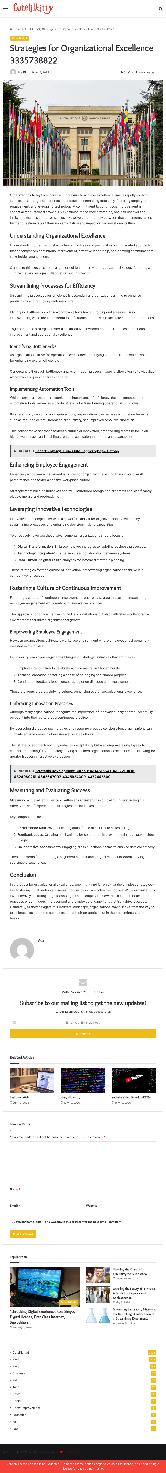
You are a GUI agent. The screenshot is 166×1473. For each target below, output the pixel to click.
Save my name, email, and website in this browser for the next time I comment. (68, 1221)
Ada (41, 940)
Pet (15, 1380)
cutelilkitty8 (71, 1452)
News (16, 1394)
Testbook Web (19, 1097)
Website (91, 1205)
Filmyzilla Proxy (70, 1097)
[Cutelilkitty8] (33, 8)
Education (19, 1415)
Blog (16, 1366)
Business (19, 1373)
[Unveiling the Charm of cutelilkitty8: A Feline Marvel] (98, 1275)
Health (17, 1401)
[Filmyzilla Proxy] (83, 1080)
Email (15, 1205)
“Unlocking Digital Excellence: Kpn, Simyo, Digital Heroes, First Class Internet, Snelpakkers (42, 1317)
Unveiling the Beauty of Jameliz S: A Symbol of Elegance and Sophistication (134, 1293)
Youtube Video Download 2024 (131, 1097)
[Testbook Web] (32, 1080)
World (16, 1359)
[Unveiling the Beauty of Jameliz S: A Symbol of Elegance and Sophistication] (98, 1294)
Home (17, 29)
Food (16, 1421)
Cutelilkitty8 (32, 29)
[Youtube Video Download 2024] (134, 1080)
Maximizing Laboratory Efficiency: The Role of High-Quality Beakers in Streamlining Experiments (134, 1313)
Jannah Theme (17, 1464)
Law (15, 1428)
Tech (16, 1387)
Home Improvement (26, 1408)
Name (15, 1189)
